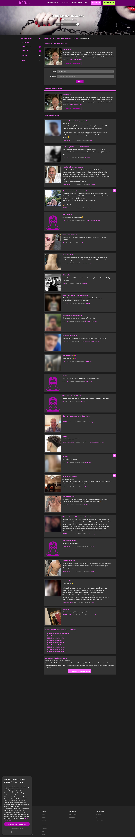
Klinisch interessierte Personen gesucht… (75, 191)
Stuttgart (91, 422)
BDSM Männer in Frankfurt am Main (58, 633)
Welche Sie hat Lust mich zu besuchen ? (74, 396)
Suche (80, 81)
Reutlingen (88, 487)
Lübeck (98, 341)
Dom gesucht (66, 581)
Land (54, 71)
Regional (44, 811)
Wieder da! (96, 3)
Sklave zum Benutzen (69, 540)
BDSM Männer (26, 51)
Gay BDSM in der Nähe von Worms (56, 43)
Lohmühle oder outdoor (69, 335)
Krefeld (92, 602)
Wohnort (53, 76)
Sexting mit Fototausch (69, 234)
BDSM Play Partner (67, 140)
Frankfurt (44, 823)
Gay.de (97, 817)
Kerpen (90, 208)
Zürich (90, 361)
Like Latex (65, 609)
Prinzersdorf (94, 321)
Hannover (87, 303)
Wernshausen (88, 381)
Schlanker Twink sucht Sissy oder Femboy (75, 121)
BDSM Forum (72, 811)
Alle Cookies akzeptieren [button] (17, 824)
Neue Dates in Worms (52, 115)
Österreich (87, 220)
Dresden (44, 834)
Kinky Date (65, 157)
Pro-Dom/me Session (68, 602)
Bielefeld (91, 571)
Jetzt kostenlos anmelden (80, 671)
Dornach (97, 615)
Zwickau (83, 401)
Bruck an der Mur (95, 220)
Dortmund (44, 828)
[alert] (17, 805)
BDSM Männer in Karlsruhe (55, 638)
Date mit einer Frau (68, 496)
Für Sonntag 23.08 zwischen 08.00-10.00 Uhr (76, 147)
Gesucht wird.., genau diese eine (72, 167)
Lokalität (24, 55)
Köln (43, 831)
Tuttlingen (87, 157)
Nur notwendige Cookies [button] (17, 828)
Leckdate (65, 456)
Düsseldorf (44, 826)
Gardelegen (88, 462)
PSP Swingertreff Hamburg (92, 442)
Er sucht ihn (72, 817)
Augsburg (91, 546)
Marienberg (88, 263)
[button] (17, 832)
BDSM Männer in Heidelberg (56, 649)
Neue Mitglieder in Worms (53, 88)
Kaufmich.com (99, 820)
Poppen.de (98, 814)
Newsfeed (25, 42)
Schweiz (86, 361)
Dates (23, 60)
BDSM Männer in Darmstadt (56, 647)
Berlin (43, 814)
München (84, 243)
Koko (97, 823)
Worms (71, 59)
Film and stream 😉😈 (69, 355)
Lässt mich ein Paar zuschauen (72, 255)
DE (86, 3)
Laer (90, 140)
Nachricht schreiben (72, 63)
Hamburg (103, 442)
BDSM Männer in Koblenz (55, 645)
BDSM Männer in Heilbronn (55, 651)
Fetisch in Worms (26, 38)
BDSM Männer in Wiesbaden (56, 642)
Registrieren (109, 3)
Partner (98, 811)
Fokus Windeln (67, 214)
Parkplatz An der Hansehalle (86, 341)
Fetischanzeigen (73, 814)
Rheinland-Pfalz (78, 59)
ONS (63, 243)
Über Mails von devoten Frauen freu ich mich (76, 416)
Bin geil (64, 375)
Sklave (64, 436)
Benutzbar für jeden (68, 560)
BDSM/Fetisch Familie (68, 442)
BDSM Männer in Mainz (54, 640)
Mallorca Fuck (66, 275)
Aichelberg (92, 184)
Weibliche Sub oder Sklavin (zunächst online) (76, 517)
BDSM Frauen (26, 47)
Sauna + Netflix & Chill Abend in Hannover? (75, 295)
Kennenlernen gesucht (69, 476)
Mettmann (87, 504)
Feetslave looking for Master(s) (72, 315)
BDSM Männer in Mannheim (56, 636)
